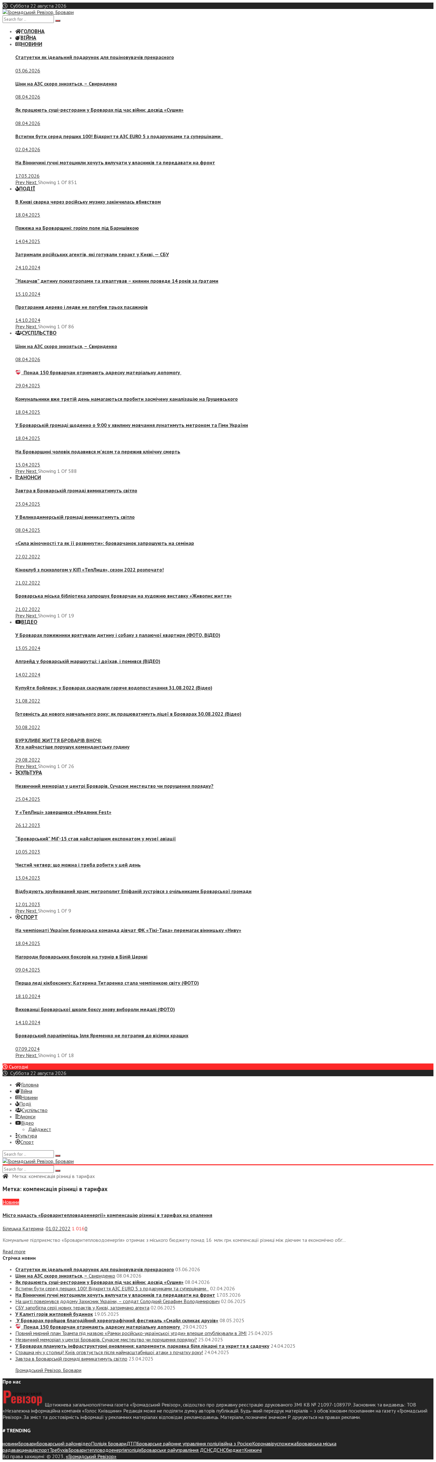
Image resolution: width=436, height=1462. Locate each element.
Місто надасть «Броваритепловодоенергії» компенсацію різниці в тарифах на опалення (107, 1215)
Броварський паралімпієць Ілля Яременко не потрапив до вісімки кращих (101, 1035)
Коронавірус (265, 1443)
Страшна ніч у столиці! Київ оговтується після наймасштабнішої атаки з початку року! (109, 1352)
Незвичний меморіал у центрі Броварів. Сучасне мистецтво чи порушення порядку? (114, 786)
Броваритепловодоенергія (97, 1450)
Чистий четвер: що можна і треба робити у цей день (78, 865)
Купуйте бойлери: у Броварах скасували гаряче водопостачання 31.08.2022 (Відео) (113, 687)
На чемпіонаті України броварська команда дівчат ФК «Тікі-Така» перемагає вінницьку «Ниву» (128, 930)
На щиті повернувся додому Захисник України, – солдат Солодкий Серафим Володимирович (117, 1301)
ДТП (131, 1443)
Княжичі (253, 1450)
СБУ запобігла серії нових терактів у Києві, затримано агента (82, 1307)
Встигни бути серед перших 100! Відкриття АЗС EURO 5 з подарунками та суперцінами (119, 136)
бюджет (235, 1450)
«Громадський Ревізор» (91, 1456)
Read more (14, 1251)
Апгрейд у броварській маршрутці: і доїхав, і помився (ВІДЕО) (87, 661)
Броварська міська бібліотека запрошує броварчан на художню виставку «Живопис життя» (123, 596)
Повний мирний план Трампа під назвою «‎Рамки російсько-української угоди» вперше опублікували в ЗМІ (131, 1333)
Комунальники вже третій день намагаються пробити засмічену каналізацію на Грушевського (126, 399)
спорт (43, 1450)
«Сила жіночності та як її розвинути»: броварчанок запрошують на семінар (104, 543)
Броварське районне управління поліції (179, 1443)
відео (85, 1443)
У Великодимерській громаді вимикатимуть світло (75, 517)
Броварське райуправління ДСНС (177, 1450)
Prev (20, 182)
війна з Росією (236, 1443)
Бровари (27, 1443)
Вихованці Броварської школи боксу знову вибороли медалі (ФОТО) (95, 1009)
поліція (133, 1450)
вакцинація (25, 1450)
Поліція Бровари (108, 1443)
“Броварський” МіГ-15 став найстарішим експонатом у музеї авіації (95, 838)
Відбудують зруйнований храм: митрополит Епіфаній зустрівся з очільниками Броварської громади (133, 891)
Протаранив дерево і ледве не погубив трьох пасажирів (81, 307)
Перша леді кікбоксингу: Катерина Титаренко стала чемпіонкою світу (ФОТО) (107, 983)
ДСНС (219, 1450)
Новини (11, 1202)
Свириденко (66, 83)
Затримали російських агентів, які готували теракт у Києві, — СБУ (92, 254)
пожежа (288, 1443)
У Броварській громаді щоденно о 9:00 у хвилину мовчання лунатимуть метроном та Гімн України (131, 425)
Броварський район (58, 1443)
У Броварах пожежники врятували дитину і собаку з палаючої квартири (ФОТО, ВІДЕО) (117, 635)
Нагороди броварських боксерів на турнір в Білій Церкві (81, 956)
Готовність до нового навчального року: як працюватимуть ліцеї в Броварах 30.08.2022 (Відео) (128, 714)
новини (10, 1443)
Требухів (58, 1450)
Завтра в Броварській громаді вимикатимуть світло (76, 490)
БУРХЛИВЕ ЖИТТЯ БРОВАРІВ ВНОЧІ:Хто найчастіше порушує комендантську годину (72, 743)
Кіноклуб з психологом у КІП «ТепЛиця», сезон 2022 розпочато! (89, 569)
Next (32, 182)
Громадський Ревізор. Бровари (48, 1370)
